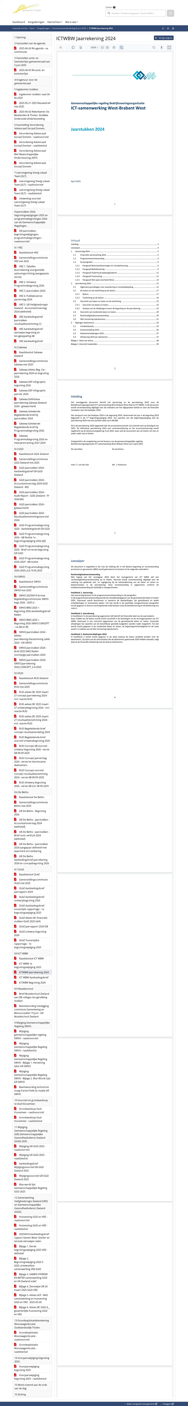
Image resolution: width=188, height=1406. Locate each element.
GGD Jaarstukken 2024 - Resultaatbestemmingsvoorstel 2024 (31, 516)
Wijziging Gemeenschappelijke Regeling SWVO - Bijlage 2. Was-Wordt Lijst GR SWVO (32, 1077)
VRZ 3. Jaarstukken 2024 (32, 290)
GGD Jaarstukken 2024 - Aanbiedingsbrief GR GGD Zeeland (29, 471)
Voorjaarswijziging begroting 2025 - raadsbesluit (30, 1377)
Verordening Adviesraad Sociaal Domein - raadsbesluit (30, 143)
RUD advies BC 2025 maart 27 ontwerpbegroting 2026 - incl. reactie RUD (32, 708)
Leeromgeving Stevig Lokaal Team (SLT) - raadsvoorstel (32, 183)
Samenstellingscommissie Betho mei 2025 (31, 804)
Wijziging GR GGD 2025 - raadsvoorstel (30, 1148)
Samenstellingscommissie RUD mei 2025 (31, 685)
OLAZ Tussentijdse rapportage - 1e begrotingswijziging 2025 (27, 944)
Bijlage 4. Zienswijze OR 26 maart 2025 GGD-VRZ (31, 1288)
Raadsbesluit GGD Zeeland (34, 454)
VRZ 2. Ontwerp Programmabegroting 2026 (29, 283)
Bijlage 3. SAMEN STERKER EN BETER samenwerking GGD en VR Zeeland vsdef (31, 1278)
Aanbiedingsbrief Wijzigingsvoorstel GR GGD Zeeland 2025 (29, 1167)
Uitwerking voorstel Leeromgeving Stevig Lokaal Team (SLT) (29, 202)
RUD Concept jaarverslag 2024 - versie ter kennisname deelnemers (30, 761)
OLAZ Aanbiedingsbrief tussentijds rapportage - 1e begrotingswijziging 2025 (29, 909)
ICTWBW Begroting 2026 (32, 982)
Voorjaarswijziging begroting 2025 (26, 1368)
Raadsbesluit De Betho (31, 797)
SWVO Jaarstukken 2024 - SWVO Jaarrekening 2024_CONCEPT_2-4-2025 (30, 663)
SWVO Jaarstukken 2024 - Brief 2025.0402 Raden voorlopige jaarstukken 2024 (30, 651)
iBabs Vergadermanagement (140, 1403)
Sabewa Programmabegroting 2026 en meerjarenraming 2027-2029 (31, 439)
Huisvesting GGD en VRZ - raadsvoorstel (30, 1218)
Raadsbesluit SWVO (30, 581)
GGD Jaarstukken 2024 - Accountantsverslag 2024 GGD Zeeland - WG (31, 483)
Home (32, 28)
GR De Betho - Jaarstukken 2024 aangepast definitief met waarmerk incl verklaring (31, 847)
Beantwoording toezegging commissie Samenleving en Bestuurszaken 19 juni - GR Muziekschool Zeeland (31, 1011)
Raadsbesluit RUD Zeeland (33, 678)
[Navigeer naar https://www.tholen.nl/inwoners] (26, 11)
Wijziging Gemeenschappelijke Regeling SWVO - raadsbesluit (30, 1047)
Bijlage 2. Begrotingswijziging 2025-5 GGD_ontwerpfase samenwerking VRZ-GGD (28, 1264)
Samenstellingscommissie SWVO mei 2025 (31, 588)
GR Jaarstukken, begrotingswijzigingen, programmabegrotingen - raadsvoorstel (28, 236)
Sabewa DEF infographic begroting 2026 (30, 383)
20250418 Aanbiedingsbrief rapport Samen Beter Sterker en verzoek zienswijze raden (32, 1237)
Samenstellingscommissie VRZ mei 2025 (31, 259)
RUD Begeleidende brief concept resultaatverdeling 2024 (32, 730)
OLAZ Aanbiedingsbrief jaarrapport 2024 (29, 890)
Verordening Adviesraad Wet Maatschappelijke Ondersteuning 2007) (30, 154)
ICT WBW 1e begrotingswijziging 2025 (27, 965)
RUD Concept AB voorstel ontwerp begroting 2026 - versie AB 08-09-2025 (31, 749)
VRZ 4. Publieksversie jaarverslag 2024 (28, 297)
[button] (170, 13)
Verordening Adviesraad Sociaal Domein (30, 164)
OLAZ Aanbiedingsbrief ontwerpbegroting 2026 (29, 898)
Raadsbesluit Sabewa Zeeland (28, 354)
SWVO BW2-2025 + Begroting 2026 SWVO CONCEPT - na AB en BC (31, 623)
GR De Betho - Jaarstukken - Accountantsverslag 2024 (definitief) (31, 823)
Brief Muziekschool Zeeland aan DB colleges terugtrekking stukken (31, 997)
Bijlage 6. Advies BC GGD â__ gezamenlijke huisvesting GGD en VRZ (32, 1311)
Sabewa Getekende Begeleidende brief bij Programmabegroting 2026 (29, 427)
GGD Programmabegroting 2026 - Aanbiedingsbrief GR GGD (32, 527)
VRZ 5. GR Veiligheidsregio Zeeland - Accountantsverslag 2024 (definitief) (31, 308)
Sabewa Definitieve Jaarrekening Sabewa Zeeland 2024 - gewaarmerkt (30, 403)
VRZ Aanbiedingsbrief (31, 341)
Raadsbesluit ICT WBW (31, 958)
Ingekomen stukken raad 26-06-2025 (32, 96)
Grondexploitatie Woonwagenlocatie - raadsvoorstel (26, 1336)
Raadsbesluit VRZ (28, 252)
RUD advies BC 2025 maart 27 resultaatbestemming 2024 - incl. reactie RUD (31, 720)
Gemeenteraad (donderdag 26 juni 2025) (69, 28)
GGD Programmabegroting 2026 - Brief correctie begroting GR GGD (31, 549)
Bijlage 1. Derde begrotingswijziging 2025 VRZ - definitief (30, 1250)
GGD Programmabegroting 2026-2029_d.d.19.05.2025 (31, 568)
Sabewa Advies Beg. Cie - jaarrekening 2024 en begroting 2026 (31, 373)
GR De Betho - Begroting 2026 (30, 812)
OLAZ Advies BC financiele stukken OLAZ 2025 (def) (30, 919)
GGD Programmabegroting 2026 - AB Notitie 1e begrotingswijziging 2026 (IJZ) (31, 537)
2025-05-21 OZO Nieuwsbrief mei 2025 (32, 104)
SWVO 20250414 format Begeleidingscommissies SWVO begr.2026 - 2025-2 (31, 599)
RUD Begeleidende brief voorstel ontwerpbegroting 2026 (32, 739)
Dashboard (18, 22)
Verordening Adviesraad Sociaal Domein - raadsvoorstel (31, 135)
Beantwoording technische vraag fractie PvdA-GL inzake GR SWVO (31, 1090)
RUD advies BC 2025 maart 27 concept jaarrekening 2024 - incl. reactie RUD (31, 695)
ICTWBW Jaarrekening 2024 (34, 972)
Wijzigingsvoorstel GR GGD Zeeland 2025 (31, 1177)
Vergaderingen (36, 22)
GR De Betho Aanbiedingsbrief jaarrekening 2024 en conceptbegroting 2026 (31, 860)
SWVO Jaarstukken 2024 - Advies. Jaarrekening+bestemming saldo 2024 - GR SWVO (32, 637)
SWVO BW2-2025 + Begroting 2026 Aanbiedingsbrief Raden (32, 611)
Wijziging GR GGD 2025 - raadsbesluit (30, 1156)
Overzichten (54, 22)
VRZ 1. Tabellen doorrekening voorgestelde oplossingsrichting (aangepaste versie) (31, 272)
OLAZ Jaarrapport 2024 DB (33, 926)
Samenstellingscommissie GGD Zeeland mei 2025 (31, 461)
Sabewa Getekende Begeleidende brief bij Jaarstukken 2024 (27, 415)
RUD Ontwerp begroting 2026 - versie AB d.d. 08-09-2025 (31, 784)
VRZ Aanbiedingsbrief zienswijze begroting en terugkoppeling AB (28, 332)
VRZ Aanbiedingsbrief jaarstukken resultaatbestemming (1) (28, 320)
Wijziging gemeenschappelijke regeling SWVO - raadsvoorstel (30, 1035)
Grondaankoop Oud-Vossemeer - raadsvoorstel (29, 1110)
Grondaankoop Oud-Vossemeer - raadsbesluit (28, 1119)
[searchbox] (135, 13)
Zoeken (109, 7)
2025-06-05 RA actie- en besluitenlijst (29, 71)
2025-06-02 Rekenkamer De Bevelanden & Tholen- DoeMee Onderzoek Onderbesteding (31, 115)
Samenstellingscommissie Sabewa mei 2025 (31, 362)
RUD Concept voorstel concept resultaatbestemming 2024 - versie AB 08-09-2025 (31, 774)
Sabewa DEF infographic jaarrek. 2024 (30, 392)
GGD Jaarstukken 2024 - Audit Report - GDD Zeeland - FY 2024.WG (31, 496)
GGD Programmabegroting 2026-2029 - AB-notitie (31, 560)
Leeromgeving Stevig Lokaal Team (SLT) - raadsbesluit (32, 191)
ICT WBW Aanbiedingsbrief (33, 977)
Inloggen (167, 1403)
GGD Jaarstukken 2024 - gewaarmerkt (29, 506)
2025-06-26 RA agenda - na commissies (31, 50)
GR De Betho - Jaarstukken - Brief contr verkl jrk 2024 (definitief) (31, 835)
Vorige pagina (165, 37)
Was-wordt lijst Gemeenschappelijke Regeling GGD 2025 (30, 1188)
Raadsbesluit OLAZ (29, 874)
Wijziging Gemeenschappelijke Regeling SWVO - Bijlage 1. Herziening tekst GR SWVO (30, 1061)
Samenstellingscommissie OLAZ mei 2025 (31, 881)
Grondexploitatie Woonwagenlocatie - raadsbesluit (26, 1348)
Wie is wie (70, 22)
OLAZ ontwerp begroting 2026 (30, 933)
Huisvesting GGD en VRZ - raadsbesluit (30, 1227)
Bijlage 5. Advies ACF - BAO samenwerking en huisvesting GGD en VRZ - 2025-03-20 (31, 1298)
